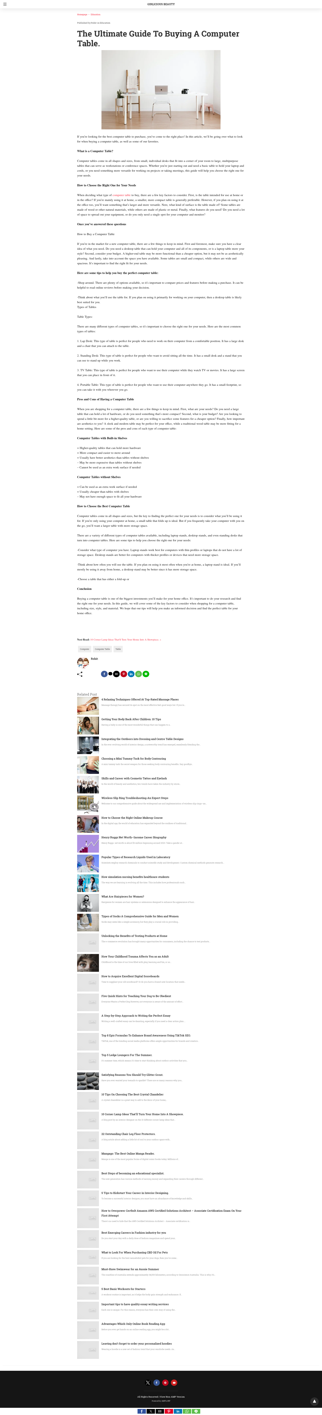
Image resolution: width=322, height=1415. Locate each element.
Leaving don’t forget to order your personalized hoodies (136, 1343)
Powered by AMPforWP (161, 1401)
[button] (142, 1411)
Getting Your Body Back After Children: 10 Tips (131, 719)
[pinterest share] (123, 674)
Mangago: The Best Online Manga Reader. (128, 1153)
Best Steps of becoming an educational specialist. (132, 1173)
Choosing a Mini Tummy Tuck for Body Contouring (133, 758)
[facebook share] (104, 674)
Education (95, 14)
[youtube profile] (174, 1382)
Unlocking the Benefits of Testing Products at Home (134, 936)
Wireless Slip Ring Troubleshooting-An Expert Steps (134, 798)
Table (118, 649)
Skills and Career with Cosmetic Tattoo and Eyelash (134, 778)
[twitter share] (110, 673)
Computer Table (102, 649)
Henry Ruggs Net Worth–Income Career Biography (133, 837)
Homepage (82, 14)
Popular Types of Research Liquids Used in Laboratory (135, 857)
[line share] (146, 674)
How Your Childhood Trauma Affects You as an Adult (135, 956)
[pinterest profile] (165, 1382)
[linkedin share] (131, 674)
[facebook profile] (156, 1382)
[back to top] (314, 1401)
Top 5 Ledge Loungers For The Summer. (126, 1055)
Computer (84, 649)
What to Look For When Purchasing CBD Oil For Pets (134, 1252)
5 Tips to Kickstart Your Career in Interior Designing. (135, 1193)
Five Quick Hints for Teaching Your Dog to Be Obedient (136, 996)
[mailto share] (116, 674)
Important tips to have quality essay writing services (135, 1304)
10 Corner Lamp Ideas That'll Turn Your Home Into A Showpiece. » (125, 639)
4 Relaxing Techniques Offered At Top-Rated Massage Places (140, 699)
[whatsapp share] (138, 674)
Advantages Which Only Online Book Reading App (133, 1324)
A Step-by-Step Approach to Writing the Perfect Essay (135, 1015)
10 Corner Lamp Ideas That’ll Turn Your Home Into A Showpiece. (142, 1114)
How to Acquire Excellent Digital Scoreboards (130, 976)
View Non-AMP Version (172, 1396)
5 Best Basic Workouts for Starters (123, 1289)
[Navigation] (4, 4)
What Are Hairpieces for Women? (122, 896)
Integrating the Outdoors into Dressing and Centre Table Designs (142, 739)
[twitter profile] (148, 1382)
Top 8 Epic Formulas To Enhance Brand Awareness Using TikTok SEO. (146, 1035)
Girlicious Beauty (161, 4)
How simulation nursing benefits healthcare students (135, 877)
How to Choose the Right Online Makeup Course (132, 817)
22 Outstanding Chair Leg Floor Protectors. (128, 1134)
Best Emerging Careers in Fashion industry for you (133, 1232)
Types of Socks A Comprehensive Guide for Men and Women (140, 916)
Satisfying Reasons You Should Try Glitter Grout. (132, 1074)
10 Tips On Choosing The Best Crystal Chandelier (132, 1094)
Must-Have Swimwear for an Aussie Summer (130, 1269)
